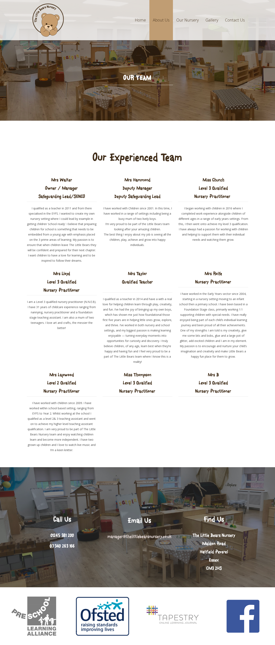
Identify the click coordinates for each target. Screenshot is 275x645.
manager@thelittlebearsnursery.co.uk (139, 536)
